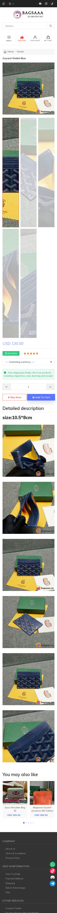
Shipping (10, 883)
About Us (10, 848)
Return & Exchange (15, 887)
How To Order (13, 874)
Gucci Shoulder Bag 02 (15, 809)
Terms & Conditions (16, 853)
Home (11, 51)
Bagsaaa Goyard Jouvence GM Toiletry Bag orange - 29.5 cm (42, 812)
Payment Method (14, 878)
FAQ (8, 892)
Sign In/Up (35, 41)
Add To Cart (42, 397)
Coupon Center (13, 908)
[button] (24, 823)
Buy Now (15, 397)
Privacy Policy (13, 858)
